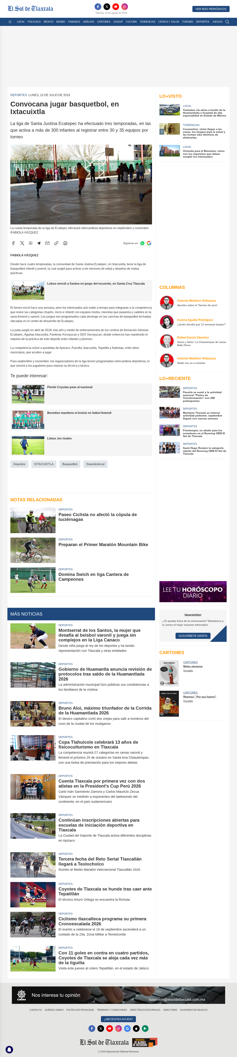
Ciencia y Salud (168, 21)
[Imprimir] (65, 243)
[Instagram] (124, 6)
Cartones (104, 21)
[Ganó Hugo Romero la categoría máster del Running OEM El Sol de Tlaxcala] (169, 448)
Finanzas (74, 21)
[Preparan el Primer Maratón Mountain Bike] (33, 550)
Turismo (187, 21)
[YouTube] (115, 6)
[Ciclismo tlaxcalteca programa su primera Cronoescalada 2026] (33, 926)
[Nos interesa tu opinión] (118, 995)
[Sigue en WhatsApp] (142, 243)
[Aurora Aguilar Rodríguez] (166, 321)
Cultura (131, 21)
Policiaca (34, 21)
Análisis (88, 21)
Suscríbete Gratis (193, 635)
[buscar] (227, 22)
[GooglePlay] (145, 1028)
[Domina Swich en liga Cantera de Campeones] (33, 580)
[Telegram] (38, 243)
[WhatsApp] (30, 243)
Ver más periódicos (211, 9)
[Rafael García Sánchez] (166, 341)
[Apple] (136, 1028)
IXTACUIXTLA (44, 464)
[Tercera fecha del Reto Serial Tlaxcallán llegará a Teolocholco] (33, 864)
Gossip (118, 21)
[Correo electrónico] (47, 243)
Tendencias (147, 21)
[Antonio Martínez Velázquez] (166, 302)
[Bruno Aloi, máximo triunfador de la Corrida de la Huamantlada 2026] (33, 716)
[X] (107, 6)
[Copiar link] (56, 243)
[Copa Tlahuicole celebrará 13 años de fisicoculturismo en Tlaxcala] (33, 752)
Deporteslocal (95, 464)
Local (21, 21)
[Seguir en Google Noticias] (149, 243)
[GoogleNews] (127, 1028)
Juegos (217, 21)
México (48, 21)
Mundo (60, 21)
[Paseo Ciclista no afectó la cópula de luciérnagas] (33, 520)
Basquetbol (69, 464)
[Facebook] (98, 6)
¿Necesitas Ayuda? (118, 1019)
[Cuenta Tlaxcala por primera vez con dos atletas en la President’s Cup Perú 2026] (33, 791)
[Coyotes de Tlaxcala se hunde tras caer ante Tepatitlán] (33, 894)
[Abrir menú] (10, 21)
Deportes (202, 21)
